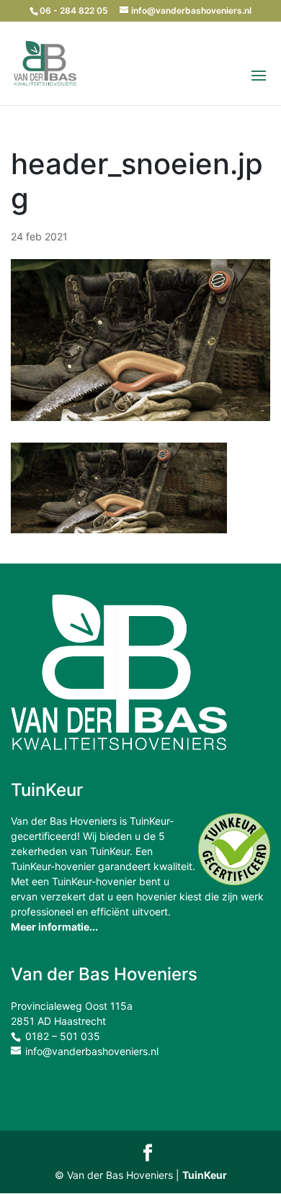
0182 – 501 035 (62, 1036)
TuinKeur (204, 1175)
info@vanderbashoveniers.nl (92, 1051)
